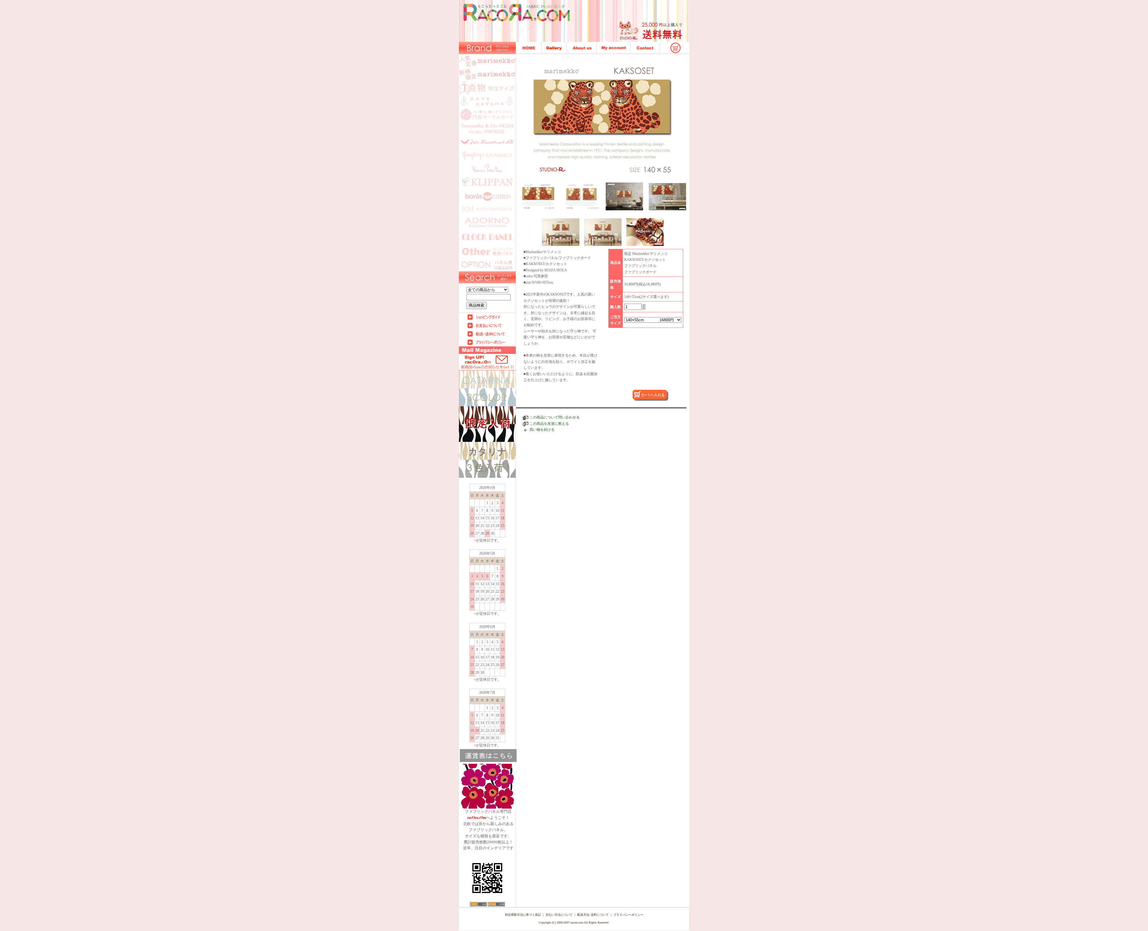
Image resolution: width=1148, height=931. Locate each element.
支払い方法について (559, 914)
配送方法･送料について (593, 914)
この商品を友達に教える (549, 424)
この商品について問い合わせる (554, 417)
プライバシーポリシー (628, 914)
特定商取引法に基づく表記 (523, 914)
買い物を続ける (542, 430)
